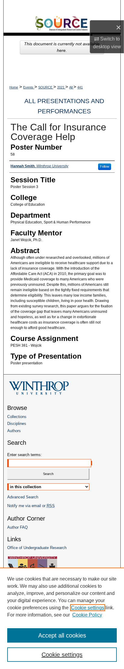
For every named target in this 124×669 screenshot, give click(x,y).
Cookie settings (87, 607)
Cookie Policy (87, 614)
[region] (62, 618)
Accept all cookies (62, 635)
